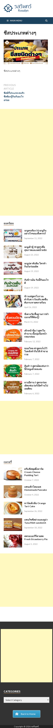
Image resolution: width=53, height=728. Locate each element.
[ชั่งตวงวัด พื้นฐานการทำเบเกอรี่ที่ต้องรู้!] (13, 314)
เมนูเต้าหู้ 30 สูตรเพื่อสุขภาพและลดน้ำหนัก (35, 248)
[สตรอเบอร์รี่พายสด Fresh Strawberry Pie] (13, 536)
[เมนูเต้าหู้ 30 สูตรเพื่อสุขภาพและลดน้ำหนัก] (13, 247)
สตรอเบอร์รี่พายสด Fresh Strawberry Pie (36, 538)
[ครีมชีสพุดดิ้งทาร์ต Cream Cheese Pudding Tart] (13, 469)
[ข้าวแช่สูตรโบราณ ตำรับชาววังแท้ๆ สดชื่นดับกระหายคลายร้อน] (13, 296)
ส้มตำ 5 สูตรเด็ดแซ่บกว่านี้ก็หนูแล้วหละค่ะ (36, 367)
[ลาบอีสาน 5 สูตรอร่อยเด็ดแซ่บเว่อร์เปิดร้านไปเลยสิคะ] (13, 382)
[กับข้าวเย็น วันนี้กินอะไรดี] (13, 280)
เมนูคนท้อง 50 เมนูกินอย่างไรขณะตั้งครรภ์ (35, 232)
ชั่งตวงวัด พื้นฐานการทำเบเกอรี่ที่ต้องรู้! (36, 315)
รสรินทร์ (35, 726)
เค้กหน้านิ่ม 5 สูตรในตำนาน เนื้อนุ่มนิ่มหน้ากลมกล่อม (35, 333)
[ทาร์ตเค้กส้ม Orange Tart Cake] (13, 503)
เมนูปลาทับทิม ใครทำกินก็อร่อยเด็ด (35, 265)
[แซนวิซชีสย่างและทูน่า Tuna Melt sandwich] (13, 519)
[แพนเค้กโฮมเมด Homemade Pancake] (13, 487)
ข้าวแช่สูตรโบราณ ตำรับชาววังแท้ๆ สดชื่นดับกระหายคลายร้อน (36, 299)
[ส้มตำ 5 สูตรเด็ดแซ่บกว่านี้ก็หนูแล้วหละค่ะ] (13, 366)
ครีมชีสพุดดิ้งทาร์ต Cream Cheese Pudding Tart (33, 471)
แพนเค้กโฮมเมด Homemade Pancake (35, 488)
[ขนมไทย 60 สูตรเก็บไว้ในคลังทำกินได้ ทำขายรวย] (13, 348)
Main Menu (16, 20)
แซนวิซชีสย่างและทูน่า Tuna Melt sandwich (36, 521)
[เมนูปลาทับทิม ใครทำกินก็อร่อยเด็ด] (13, 263)
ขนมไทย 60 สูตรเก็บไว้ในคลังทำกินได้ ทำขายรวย (36, 351)
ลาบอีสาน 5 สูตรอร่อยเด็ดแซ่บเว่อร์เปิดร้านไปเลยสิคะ (36, 385)
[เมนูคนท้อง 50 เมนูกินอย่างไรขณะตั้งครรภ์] (13, 230)
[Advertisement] (26, 135)
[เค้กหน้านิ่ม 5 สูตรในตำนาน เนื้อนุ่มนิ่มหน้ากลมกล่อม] (13, 330)
